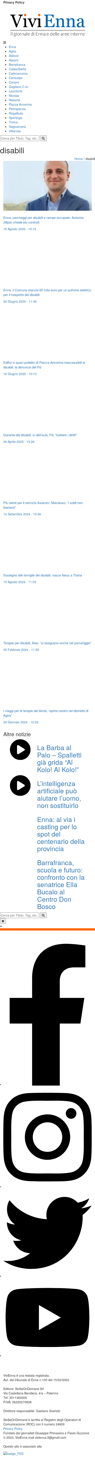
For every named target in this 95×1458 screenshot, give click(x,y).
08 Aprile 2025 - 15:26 (18, 441)
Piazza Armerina (20, 104)
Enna (12, 47)
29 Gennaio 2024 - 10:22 (20, 722)
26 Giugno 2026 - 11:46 (20, 301)
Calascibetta (17, 69)
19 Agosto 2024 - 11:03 (19, 582)
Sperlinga (15, 117)
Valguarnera (17, 126)
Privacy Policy (14, 2)
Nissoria (14, 100)
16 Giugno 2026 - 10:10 (20, 374)
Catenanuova (18, 73)
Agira (12, 51)
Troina (13, 122)
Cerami (14, 82)
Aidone (14, 55)
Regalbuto (16, 113)
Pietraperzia (17, 109)
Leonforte (15, 91)
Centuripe (16, 78)
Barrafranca (17, 64)
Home (79, 158)
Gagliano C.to (18, 86)
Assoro (14, 60)
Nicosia (14, 95)
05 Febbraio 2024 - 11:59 (21, 649)
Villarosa (15, 131)
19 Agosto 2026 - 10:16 (19, 229)
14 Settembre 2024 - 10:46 (22, 514)
